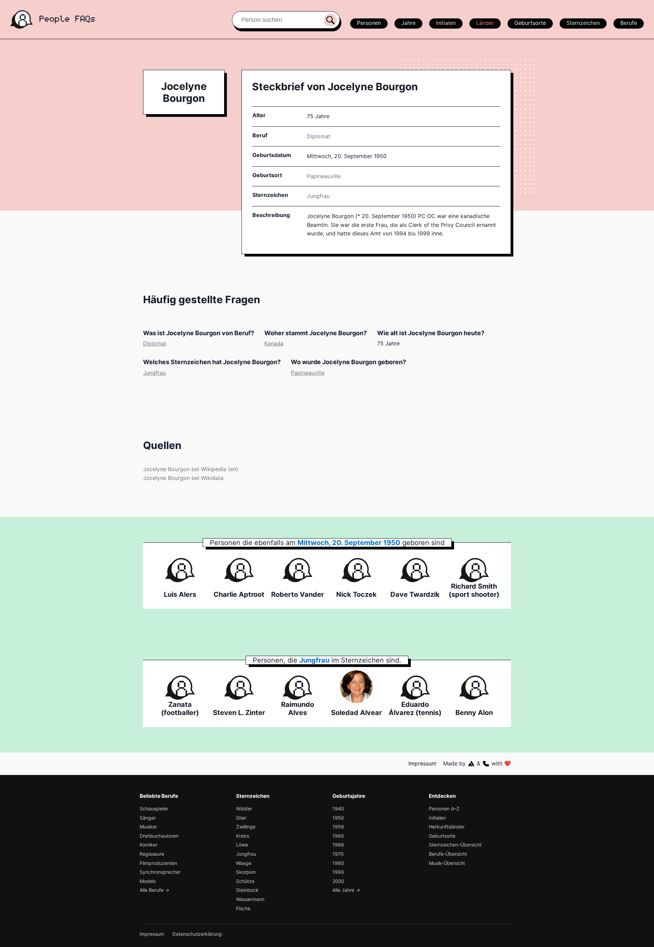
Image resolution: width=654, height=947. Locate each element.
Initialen (446, 22)
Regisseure (152, 854)
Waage (243, 863)
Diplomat (318, 136)
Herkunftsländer (447, 826)
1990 (338, 872)
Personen (369, 22)
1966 (338, 845)
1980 (338, 863)
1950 (338, 818)
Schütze (245, 881)
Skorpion (246, 872)
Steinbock (247, 890)
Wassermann (250, 899)
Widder (244, 808)
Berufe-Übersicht (448, 854)
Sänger (148, 818)
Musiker (148, 826)
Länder (485, 22)
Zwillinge (245, 826)
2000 (338, 881)
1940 (338, 808)
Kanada (273, 343)
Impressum (422, 763)
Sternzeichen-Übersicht (455, 845)
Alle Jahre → (346, 890)
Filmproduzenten (158, 863)
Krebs (242, 836)
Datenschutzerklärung (197, 934)
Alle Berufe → (154, 890)
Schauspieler (154, 808)
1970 (338, 854)
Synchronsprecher (160, 872)
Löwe (242, 845)
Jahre (408, 22)
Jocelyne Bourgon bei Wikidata (183, 478)
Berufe (628, 22)
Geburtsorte (530, 22)
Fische (243, 908)
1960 (338, 836)
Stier (241, 818)
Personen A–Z (444, 808)
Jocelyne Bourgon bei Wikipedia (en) (190, 469)
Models (148, 881)
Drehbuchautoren (159, 836)
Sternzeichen (583, 22)
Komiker (148, 845)
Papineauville (308, 372)
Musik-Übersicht (447, 863)
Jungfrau (318, 195)
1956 (338, 826)
